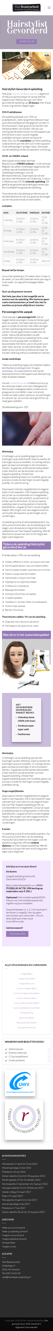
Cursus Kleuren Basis (26, 998)
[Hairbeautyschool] (26, 7)
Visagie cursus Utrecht (13, 1235)
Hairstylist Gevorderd (26, 1022)
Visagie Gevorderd (26, 978)
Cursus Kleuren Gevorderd (26, 1003)
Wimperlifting (26, 1012)
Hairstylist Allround (26, 1027)
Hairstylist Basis (26, 1017)
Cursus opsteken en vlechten (26, 1007)
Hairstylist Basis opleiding (25, 93)
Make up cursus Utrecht (13, 1227)
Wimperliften (8, 1242)
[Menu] (49, 7)
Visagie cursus (9, 1246)
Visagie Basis (26, 973)
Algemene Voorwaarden (26, 1327)
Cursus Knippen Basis (26, 988)
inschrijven (18, 933)
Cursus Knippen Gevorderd (26, 993)
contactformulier (18, 383)
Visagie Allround (26, 983)
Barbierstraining (15, 367)
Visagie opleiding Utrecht (14, 1238)
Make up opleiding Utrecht (15, 1231)
